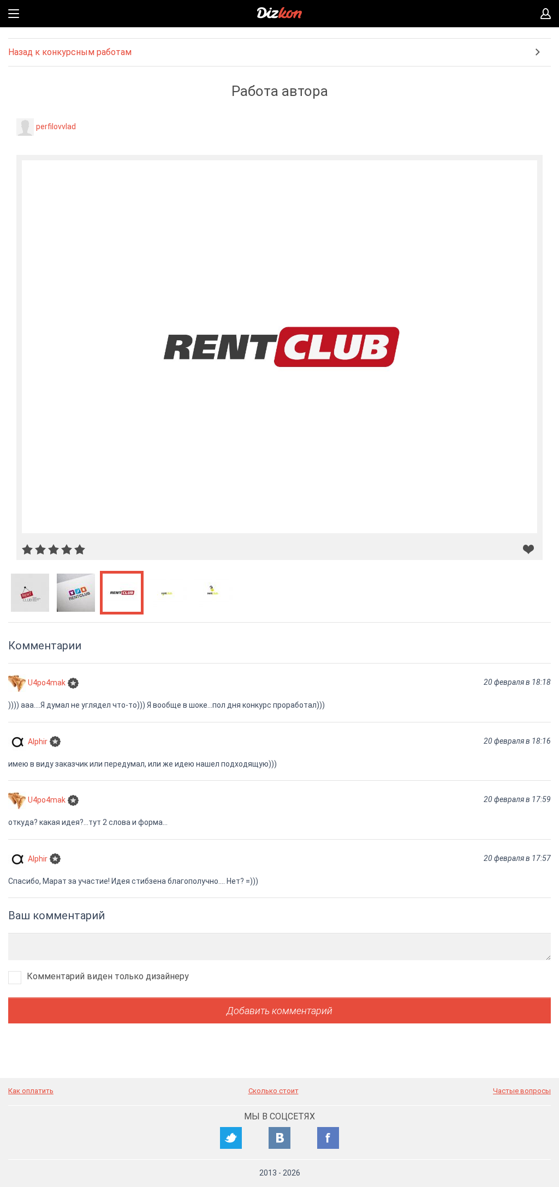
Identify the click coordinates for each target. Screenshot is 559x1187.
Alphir (37, 741)
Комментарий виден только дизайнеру (108, 976)
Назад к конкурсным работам (70, 52)
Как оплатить (30, 1091)
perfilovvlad (56, 126)
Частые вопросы (522, 1091)
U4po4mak (47, 682)
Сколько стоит (273, 1091)
